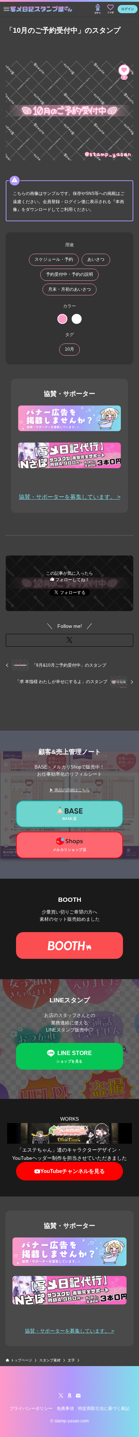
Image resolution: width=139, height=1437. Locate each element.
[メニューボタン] (6, 9)
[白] (77, 319)
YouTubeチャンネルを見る (72, 1171)
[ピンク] (62, 319)
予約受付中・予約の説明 (69, 274)
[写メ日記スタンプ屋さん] (41, 9)
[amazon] (69, 1395)
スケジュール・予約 (54, 259)
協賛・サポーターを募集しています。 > (69, 497)
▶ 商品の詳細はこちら (70, 790)
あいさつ (95, 259)
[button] (70, 640)
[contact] (78, 1395)
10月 (69, 349)
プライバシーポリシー (31, 1408)
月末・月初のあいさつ (69, 289)
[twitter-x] (61, 1395)
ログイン (127, 9)
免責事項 (65, 1408)
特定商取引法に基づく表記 (103, 1408)
